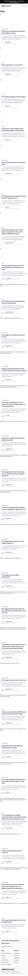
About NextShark (5, 953)
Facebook (16, 960)
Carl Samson (8, 42)
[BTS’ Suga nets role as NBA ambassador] (14, 564)
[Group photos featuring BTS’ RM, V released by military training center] (14, 117)
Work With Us (4, 960)
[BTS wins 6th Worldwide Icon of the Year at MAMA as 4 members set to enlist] (14, 254)
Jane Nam (7, 792)
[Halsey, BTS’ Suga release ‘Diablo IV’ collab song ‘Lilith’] (14, 427)
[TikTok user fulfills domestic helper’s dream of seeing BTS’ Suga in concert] (14, 496)
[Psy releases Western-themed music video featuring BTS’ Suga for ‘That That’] (14, 768)
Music (3, 194)
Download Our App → (6, 946)
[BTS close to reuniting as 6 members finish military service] (14, 20)
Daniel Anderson (9, 449)
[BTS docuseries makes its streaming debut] (14, 151)
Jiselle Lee (7, 897)
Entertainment (5, 29)
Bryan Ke (7, 105)
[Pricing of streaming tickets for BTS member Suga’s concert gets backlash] (14, 357)
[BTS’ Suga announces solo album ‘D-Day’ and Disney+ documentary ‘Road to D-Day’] (14, 597)
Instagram (16, 953)
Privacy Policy (5, 962)
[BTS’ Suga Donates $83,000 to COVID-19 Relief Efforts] (14, 909)
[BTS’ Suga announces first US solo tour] (14, 669)
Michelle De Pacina (9, 242)
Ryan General (8, 379)
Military (3, 126)
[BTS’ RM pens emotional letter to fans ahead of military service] (14, 185)
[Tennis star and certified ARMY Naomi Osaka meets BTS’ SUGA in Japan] (14, 700)
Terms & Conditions (6, 964)
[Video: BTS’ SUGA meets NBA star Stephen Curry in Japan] (14, 734)
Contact (3, 958)
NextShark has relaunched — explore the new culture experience (14, 2)
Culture (3, 709)
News (3, 918)
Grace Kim (7, 415)
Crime (3, 62)
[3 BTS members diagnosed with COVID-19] (14, 839)
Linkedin (16, 962)
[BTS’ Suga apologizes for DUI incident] (14, 85)
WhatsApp (17, 958)
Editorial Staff (8, 345)
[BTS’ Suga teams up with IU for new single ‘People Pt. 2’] (14, 530)
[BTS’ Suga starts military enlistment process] (14, 324)
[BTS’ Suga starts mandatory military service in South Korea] (14, 290)
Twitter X (16, 955)
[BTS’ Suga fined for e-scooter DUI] (14, 53)
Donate (3, 955)
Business (4, 642)
